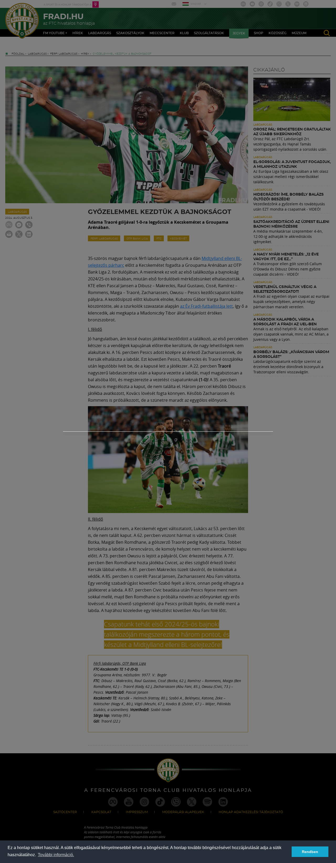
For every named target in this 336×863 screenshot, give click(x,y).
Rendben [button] (310, 852)
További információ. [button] (56, 854)
